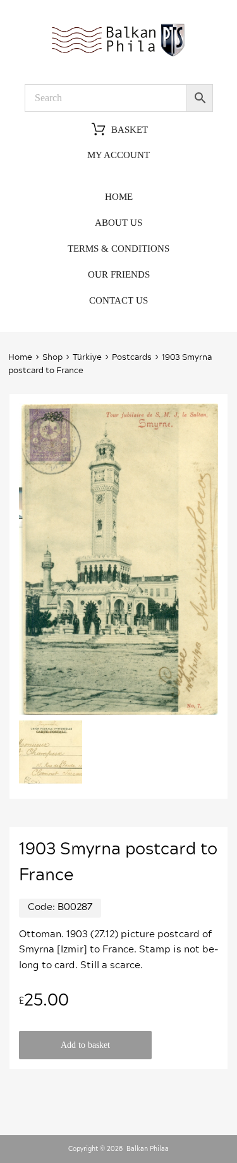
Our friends (119, 274)
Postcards (132, 358)
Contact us (118, 300)
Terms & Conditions (118, 248)
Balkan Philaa (147, 1149)
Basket (129, 130)
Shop (52, 358)
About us (118, 223)
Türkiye (87, 358)
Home (119, 197)
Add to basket (85, 1045)
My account (118, 155)
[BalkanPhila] (118, 56)
